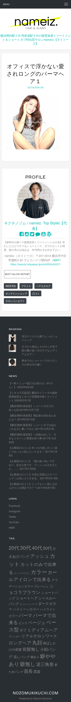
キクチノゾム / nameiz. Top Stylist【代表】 (35, 225)
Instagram (14, 511)
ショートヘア (27, 598)
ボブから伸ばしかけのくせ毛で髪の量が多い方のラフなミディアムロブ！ (39, 350)
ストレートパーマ (28, 604)
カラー (39, 571)
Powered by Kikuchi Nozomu (35, 698)
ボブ (22, 629)
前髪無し (31, 649)
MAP (56, 260)
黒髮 (36, 671)
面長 (28, 671)
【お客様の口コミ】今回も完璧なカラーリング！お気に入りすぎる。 (33, 476)
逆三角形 (45, 664)
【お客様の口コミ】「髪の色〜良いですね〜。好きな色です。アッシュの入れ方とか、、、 (33, 464)
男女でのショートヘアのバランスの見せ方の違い (39, 362)
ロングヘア (20, 642)
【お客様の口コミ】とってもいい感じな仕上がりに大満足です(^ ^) (33, 485)
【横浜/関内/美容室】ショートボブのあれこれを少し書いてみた (32, 427)
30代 (25, 547)
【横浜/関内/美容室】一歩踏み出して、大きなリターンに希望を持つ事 (32, 436)
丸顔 (37, 642)
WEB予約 (11, 286)
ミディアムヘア (42, 629)
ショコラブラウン (31, 589)
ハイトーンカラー (26, 609)
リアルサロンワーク (39, 636)
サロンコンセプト (15, 301)
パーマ (25, 615)
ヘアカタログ (43, 286)
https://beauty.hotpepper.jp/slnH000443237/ (35, 264)
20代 (14, 547)
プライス (26, 286)
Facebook (14, 506)
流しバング (21, 656)
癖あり (35, 657)
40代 (37, 547)
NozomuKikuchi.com (35, 693)
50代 (47, 548)
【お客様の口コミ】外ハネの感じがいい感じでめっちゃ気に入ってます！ (33, 449)
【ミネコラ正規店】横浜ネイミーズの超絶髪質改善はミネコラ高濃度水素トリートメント (33, 396)
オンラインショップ (16, 293)
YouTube (14, 522)
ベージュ (37, 622)
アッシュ (39, 556)
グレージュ (41, 586)
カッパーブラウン (22, 573)
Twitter (12, 516)
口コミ (36, 293)
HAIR (12, 527)
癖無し (28, 663)
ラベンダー (15, 636)
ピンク (23, 623)
